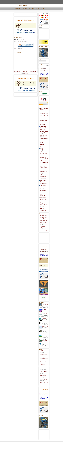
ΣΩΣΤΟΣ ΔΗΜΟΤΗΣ (42, 378)
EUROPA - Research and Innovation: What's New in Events (43, 194)
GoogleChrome (43, 13)
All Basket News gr (42, 364)
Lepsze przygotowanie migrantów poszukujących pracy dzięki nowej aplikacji (43, 153)
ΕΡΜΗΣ (41, 225)
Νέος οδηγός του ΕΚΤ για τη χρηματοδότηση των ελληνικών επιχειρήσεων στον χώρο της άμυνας (44, 120)
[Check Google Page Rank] (46, 23)
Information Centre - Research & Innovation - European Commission (43, 210)
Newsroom (41, 141)
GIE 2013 (22, 9)
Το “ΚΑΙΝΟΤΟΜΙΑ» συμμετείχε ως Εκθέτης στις (45, 330)
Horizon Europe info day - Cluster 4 (43, 132)
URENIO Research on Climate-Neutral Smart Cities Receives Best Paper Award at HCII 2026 (44, 129)
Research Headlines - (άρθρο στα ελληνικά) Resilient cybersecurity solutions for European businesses (43, 183)
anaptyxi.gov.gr (43, 343)
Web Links (42, 8)
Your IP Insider (42, 144)
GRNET (41, 112)
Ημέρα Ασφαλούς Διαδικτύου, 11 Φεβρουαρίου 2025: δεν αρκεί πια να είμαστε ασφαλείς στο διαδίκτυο (44, 358)
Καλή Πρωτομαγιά (44, 309)
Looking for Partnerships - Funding (39, 9)
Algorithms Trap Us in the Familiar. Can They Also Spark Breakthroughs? (43, 109)
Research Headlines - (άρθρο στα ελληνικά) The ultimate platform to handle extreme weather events (43, 167)
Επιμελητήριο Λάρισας (44, 340)
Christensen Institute (42, 134)
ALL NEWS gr (41, 350)
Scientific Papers (25, 8)
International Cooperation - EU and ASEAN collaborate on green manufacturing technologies (43, 172)
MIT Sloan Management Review (44, 108)
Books (29, 8)
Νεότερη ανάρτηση (17, 71)
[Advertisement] (23, 14)
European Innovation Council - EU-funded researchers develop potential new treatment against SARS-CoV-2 (44, 158)
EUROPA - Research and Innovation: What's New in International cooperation (43, 175)
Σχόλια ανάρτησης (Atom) (27, 73)
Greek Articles (37, 8)
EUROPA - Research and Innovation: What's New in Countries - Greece (43, 166)
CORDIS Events (42, 148)
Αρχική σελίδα (25, 71)
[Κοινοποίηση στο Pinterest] (21, 48)
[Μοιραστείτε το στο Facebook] (20, 48)
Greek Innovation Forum (18, 8)
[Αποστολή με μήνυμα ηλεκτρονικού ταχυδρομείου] (18, 48)
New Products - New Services (29, 9)
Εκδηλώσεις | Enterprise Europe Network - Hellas (44, 208)
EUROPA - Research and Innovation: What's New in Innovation (43, 186)
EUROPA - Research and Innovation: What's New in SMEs (43, 181)
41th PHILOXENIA (44, 318)
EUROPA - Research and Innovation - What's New (43, 156)
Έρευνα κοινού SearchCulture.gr (43, 230)
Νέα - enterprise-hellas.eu (43, 197)
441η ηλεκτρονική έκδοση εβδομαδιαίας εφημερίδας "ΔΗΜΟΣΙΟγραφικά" (42, 227)
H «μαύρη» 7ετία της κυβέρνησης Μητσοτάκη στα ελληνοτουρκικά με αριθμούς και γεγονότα (43, 372)
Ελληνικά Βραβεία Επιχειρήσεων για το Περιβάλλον (44, 313)
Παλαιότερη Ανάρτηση (33, 71)
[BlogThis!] (19, 48)
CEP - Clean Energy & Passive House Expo (44, 335)
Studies (33, 8)
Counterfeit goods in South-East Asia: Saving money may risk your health (43, 146)
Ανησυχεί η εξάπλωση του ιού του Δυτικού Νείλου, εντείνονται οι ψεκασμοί (43, 376)
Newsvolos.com (42, 368)
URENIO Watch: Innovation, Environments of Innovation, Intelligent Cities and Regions (43, 127)
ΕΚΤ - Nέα (41, 119)
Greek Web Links (17, 9)
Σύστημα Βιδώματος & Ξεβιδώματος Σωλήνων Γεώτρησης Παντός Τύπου (45, 304)
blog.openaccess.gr (42, 229)
